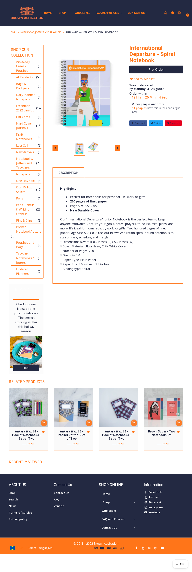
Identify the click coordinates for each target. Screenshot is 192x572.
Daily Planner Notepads (25, 97)
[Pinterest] (149, 548)
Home (12, 32)
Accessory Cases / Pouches (23, 66)
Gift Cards (23, 117)
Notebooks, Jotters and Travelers (40, 32)
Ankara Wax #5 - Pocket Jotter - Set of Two (71, 435)
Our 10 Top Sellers (24, 189)
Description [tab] (68, 173)
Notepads (23, 174)
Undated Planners (22, 271)
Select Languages (40, 548)
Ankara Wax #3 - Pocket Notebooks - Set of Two (116, 435)
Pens (19, 198)
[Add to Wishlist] (43, 432)
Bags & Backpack (22, 86)
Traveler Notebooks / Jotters (25, 258)
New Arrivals (25, 152)
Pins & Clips (24, 220)
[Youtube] (162, 548)
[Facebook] (136, 548)
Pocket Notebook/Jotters (28, 229)
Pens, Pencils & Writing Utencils (25, 209)
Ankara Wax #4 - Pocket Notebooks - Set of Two (26, 435)
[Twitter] (143, 548)
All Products (24, 77)
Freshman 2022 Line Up (25, 108)
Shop (26, 368)
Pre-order (156, 69)
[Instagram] (156, 548)
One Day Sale (25, 181)
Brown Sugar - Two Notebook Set (161, 433)
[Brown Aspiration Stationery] (27, 12)
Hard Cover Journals (24, 125)
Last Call (22, 145)
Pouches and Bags (25, 244)
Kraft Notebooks (24, 136)
